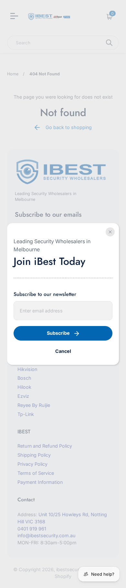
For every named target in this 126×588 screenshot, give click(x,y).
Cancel (63, 351)
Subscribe (58, 333)
